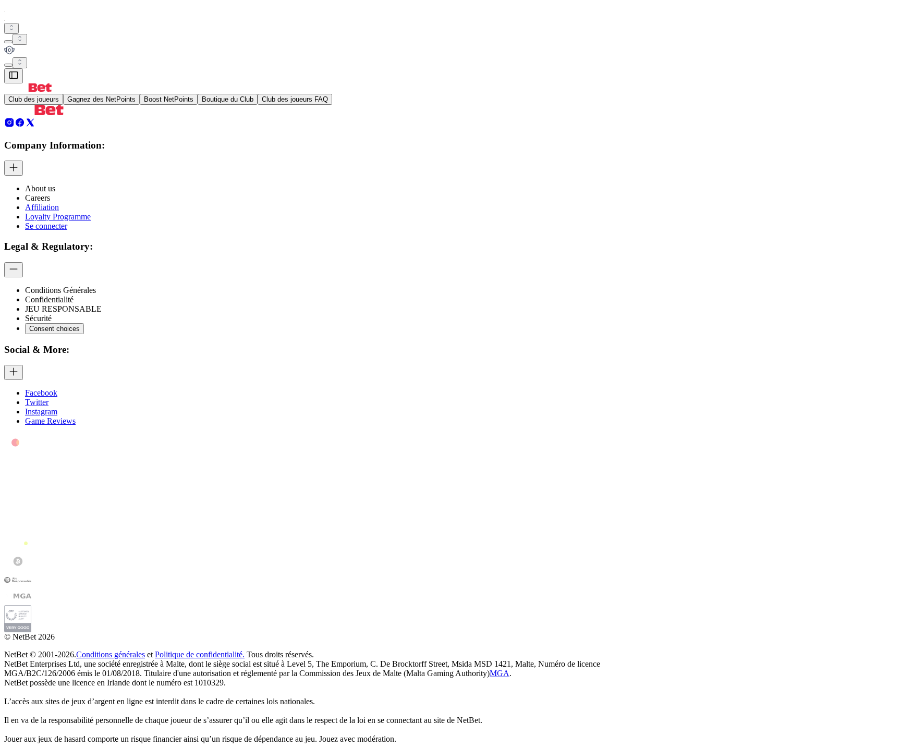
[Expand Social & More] (13, 372)
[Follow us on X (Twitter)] (30, 124)
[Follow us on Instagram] (9, 124)
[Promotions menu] (11, 28)
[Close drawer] (13, 75)
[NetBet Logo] (28, 88)
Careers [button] (37, 197)
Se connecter (46, 226)
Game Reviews (50, 420)
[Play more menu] (8, 41)
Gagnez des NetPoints (101, 99)
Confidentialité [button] (49, 299)
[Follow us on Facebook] (20, 124)
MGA (499, 673)
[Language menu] (8, 65)
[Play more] (20, 39)
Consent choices (54, 329)
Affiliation (42, 207)
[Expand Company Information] (13, 168)
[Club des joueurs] (450, 51)
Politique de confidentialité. (200, 654)
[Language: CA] (20, 62)
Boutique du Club (227, 99)
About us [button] (40, 188)
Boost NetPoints (168, 99)
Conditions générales (110, 654)
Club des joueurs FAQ (295, 99)
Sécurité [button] (38, 318)
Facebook (41, 392)
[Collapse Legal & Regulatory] (13, 269)
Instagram (41, 411)
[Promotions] (11, 28)
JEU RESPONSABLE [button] (63, 308)
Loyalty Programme (58, 216)
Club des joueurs (33, 99)
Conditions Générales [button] (60, 290)
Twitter (36, 402)
